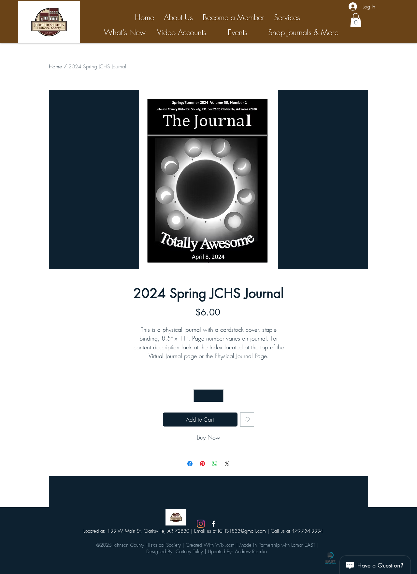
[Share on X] (227, 464)
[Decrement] (198, 396)
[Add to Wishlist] (247, 420)
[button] (356, 20)
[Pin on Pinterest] (202, 464)
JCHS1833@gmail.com (242, 531)
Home (55, 66)
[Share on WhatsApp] (215, 464)
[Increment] (218, 396)
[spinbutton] (208, 396)
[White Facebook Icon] (213, 524)
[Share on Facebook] (190, 464)
